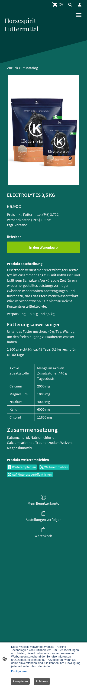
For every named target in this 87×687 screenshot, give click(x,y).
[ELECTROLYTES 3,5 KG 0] (43, 130)
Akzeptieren (20, 681)
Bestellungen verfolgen (43, 519)
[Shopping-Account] (79, 4)
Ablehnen (42, 681)
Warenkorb (43, 535)
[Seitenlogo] (24, 36)
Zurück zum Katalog (22, 67)
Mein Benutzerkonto (43, 503)
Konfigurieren (19, 671)
